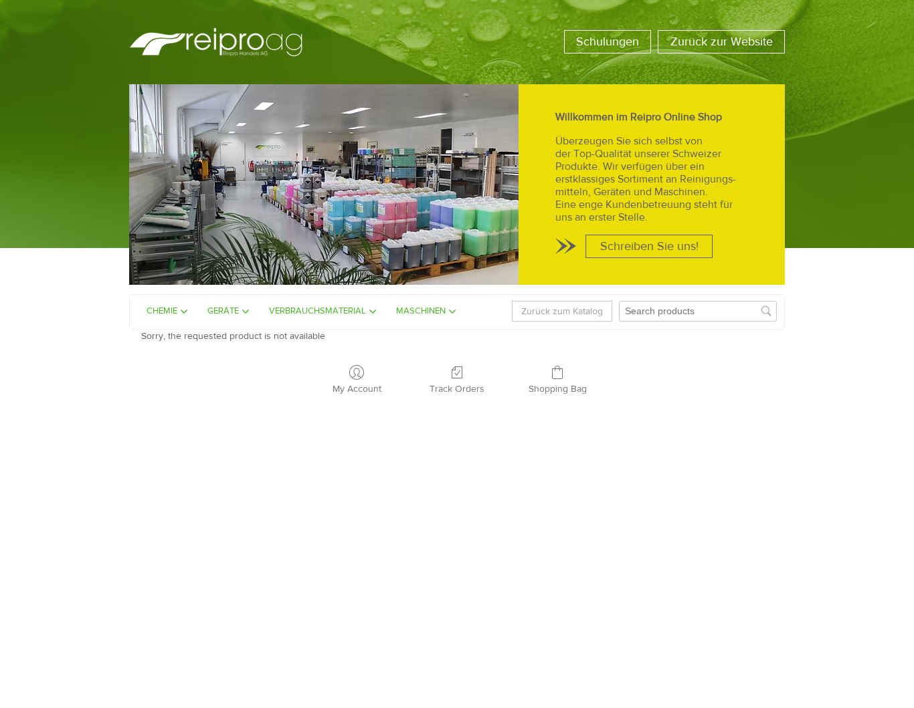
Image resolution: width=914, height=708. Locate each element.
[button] (607, 41)
